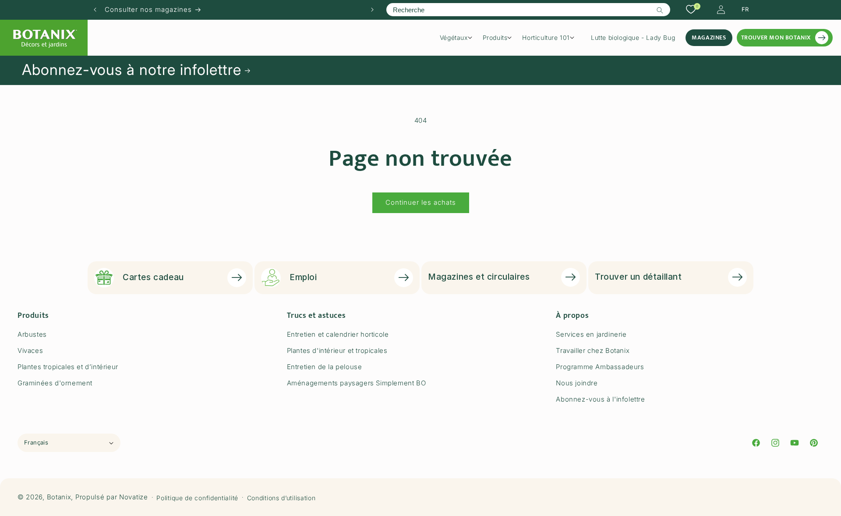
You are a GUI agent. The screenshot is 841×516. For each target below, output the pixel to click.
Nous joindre (576, 383)
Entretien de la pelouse (324, 367)
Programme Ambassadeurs (600, 367)
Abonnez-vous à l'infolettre (600, 399)
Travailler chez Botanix (592, 350)
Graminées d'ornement (55, 383)
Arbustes (32, 334)
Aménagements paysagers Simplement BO (356, 383)
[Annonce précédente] (95, 9)
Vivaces (30, 350)
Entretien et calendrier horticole (338, 334)
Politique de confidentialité (197, 497)
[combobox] (528, 9)
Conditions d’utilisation (281, 497)
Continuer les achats (420, 202)
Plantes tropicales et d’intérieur (68, 367)
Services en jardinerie (591, 334)
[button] (459, 38)
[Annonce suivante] (372, 9)
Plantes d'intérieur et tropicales (337, 350)
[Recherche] (660, 10)
